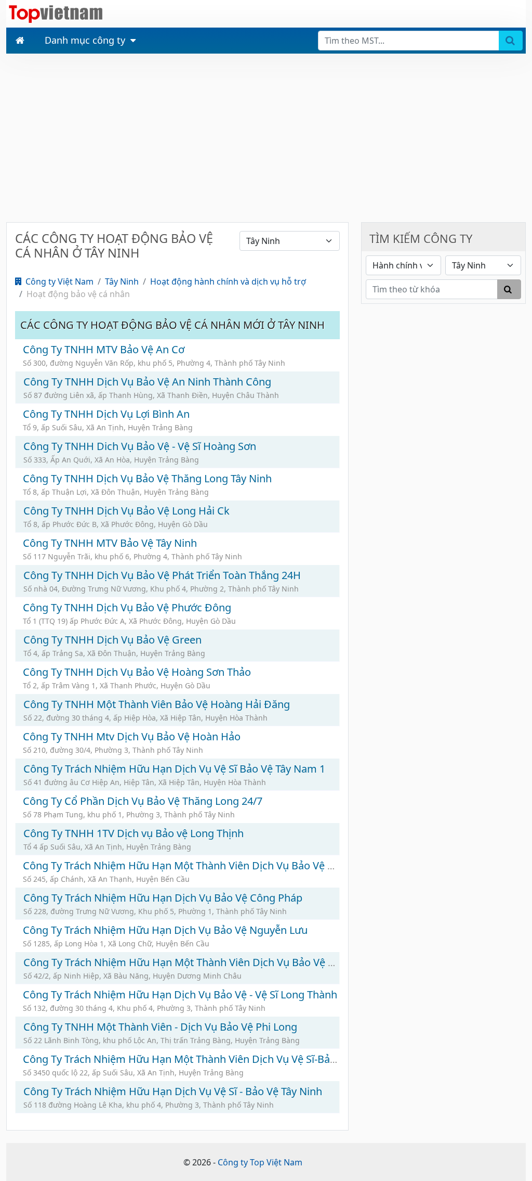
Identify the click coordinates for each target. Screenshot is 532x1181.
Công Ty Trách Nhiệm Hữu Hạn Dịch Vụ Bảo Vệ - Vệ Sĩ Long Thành (180, 994)
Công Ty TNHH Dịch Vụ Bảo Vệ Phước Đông (127, 607)
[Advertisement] (266, 137)
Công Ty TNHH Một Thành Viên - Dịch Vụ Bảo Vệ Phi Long (160, 1027)
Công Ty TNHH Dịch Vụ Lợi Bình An (106, 414)
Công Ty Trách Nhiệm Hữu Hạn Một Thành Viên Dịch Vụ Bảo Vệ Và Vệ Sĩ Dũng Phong (225, 865)
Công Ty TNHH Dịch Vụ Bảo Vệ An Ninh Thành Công (147, 382)
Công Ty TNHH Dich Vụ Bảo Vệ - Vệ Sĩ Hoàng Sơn (139, 446)
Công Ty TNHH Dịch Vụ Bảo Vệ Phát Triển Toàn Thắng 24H (162, 575)
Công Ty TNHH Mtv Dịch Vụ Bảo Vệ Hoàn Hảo (132, 736)
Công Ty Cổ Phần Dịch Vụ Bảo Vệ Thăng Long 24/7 (142, 801)
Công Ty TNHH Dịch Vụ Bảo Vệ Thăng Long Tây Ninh (147, 478)
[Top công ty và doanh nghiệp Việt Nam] (55, 13)
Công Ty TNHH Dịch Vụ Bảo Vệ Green (112, 640)
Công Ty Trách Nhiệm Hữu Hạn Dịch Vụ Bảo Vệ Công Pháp (162, 898)
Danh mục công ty (85, 40)
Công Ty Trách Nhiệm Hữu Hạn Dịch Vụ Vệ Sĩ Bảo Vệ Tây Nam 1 (174, 769)
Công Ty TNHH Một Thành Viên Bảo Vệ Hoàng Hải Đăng (156, 704)
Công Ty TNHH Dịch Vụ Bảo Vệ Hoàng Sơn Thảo (137, 672)
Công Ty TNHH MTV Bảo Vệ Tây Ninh (110, 543)
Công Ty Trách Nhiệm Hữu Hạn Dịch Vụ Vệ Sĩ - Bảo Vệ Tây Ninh (172, 1091)
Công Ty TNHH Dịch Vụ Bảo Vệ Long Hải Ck (126, 511)
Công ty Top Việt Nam (260, 1162)
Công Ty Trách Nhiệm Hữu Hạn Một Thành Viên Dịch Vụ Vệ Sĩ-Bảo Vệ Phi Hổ (204, 1059)
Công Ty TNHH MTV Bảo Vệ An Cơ (103, 349)
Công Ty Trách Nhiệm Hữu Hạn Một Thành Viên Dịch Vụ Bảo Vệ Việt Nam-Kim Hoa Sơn (230, 962)
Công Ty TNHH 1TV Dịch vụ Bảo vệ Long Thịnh (133, 833)
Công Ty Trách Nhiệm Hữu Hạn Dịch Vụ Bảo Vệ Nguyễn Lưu (165, 930)
